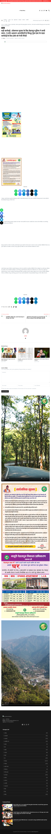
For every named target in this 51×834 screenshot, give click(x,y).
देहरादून (9, 24)
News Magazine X (35, 831)
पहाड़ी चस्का (16, 19)
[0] (1, 216)
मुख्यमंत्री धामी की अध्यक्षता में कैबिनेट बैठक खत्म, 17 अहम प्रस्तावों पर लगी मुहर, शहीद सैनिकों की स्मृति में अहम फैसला (30, 819)
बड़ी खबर (20, 19)
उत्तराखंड (5, 19)
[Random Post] (45, 20)
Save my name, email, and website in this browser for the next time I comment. (19, 388)
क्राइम (9, 19)
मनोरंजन (23, 19)
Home (2, 24)
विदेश (6, 21)
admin (4, 38)
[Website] (25, 338)
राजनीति (27, 19)
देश (4, 21)
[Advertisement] (25, 83)
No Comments (11, 38)
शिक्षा (9, 21)
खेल (12, 19)
